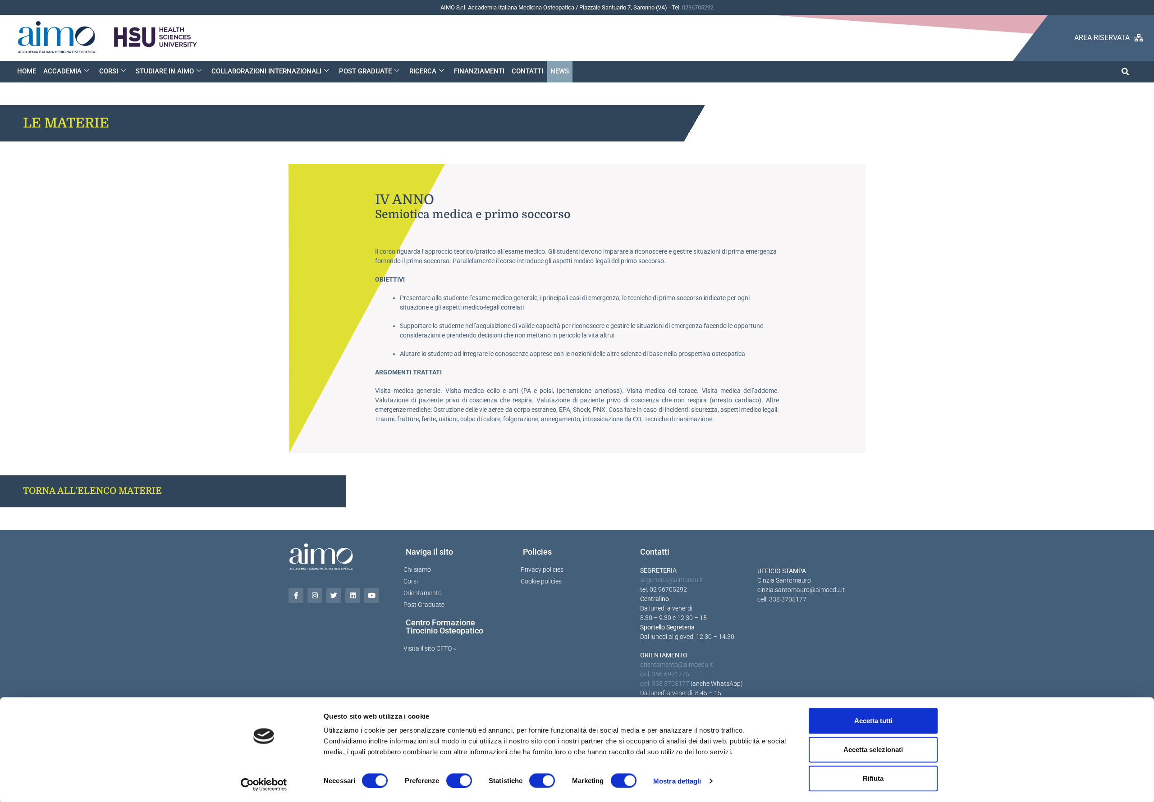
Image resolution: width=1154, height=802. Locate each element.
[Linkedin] (352, 595)
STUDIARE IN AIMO (165, 71)
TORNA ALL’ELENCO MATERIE (92, 491)
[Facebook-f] (295, 595)
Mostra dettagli (677, 780)
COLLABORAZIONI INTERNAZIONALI (266, 71)
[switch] (459, 780)
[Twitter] (333, 595)
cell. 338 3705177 (664, 683)
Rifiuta (873, 778)
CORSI (108, 71)
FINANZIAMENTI (479, 71)
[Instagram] (314, 595)
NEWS (559, 71)
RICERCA (422, 71)
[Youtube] (371, 595)
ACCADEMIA (62, 71)
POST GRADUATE (365, 71)
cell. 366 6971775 (664, 674)
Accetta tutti (873, 721)
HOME (26, 71)
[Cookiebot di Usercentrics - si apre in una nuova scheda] (263, 784)
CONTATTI (527, 71)
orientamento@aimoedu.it (676, 664)
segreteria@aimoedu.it (671, 579)
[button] (1125, 71)
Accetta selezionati (873, 749)
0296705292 (698, 7)
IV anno (404, 199)
